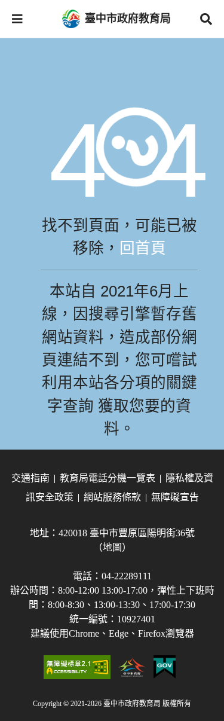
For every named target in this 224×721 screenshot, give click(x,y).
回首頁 (142, 248)
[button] (17, 19)
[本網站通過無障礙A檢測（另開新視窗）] (77, 667)
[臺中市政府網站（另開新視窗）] (132, 667)
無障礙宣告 (175, 497)
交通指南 (30, 478)
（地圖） (112, 547)
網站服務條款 (112, 497)
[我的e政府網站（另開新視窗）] (165, 667)
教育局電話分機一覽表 (107, 478)
